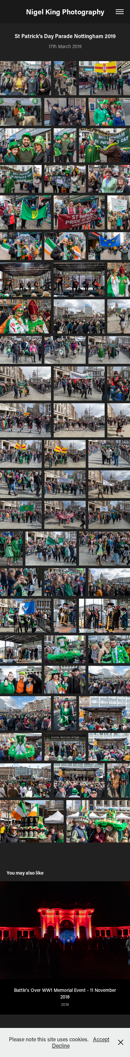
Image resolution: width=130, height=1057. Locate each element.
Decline (61, 1045)
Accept (101, 1039)
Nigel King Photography (65, 11)
